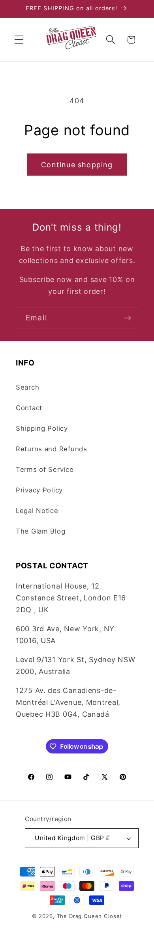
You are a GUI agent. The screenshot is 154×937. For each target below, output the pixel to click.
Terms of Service (45, 469)
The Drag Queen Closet (89, 916)
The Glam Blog (40, 531)
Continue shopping (77, 165)
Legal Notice (37, 511)
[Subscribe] (127, 318)
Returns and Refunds (51, 449)
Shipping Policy (42, 428)
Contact (29, 408)
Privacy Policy (39, 490)
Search (27, 387)
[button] (19, 39)
